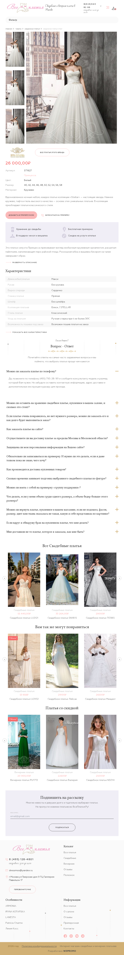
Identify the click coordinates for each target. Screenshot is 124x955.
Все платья (70, 852)
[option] (15, 49)
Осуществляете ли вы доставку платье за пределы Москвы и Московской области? (57, 438)
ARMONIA (10, 906)
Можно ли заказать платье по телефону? (31, 371)
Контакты (69, 928)
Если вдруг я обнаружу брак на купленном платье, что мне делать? (47, 522)
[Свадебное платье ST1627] (71, 88)
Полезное (69, 875)
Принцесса (30, 175)
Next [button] (119, 578)
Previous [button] (5, 578)
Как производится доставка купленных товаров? (36, 469)
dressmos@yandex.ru (21, 870)
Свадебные (70, 858)
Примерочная (71, 923)
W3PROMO (69, 951)
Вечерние (69, 863)
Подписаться (62, 827)
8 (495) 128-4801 (21, 859)
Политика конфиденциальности (39, 946)
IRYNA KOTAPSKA (15, 911)
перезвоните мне (22, 889)
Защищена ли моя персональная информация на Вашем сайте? (45, 447)
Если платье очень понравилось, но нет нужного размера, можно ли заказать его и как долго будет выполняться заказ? (57, 418)
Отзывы (68, 869)
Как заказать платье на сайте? (24, 429)
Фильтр (13, 20)
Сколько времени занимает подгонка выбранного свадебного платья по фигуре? (56, 478)
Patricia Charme (14, 923)
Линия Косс (11, 928)
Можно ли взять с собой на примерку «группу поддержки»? (43, 487)
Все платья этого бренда (52, 152)
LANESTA (10, 917)
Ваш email (14, 812)
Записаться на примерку (57, 215)
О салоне (69, 911)
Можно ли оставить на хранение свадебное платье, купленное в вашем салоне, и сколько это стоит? (55, 405)
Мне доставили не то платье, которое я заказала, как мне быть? (45, 531)
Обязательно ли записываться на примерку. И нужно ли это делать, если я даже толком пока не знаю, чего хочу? (55, 458)
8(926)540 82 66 (90, 5)
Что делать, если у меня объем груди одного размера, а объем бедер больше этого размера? (57, 498)
